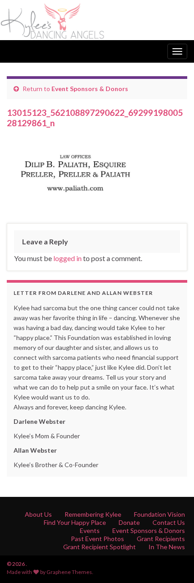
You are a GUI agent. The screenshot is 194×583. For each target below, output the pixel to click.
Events (90, 530)
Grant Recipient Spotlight (99, 547)
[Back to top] (173, 562)
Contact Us (168, 522)
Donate (129, 522)
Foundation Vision (159, 514)
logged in (67, 258)
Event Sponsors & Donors (89, 88)
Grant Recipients (161, 538)
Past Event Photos (97, 538)
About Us (38, 514)
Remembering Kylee (93, 514)
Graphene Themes (69, 572)
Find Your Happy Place (75, 522)
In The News (166, 547)
